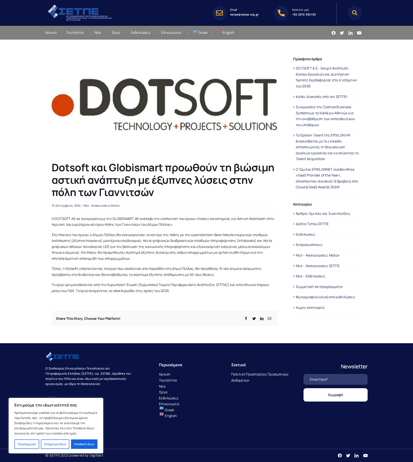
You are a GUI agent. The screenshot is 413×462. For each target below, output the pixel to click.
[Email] (269, 319)
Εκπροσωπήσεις (309, 244)
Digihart (96, 455)
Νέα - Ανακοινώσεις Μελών (102, 205)
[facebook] (333, 33)
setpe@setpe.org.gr (244, 14)
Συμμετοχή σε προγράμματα (319, 286)
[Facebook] (246, 319)
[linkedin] (350, 33)
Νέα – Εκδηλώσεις (310, 276)
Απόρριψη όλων (55, 444)
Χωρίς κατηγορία (310, 307)
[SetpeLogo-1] (79, 5)
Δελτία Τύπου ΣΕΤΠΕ (312, 223)
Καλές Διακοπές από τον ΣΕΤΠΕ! (322, 96)
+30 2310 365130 (304, 14)
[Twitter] (254, 319)
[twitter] (342, 33)
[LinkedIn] (262, 319)
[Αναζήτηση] (354, 13)
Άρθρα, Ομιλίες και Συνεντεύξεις (323, 213)
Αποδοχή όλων (84, 444)
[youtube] (359, 33)
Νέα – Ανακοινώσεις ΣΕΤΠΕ (318, 265)
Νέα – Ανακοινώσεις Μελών (317, 255)
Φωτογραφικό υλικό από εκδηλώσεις (325, 297)
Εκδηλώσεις (305, 234)
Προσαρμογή (27, 444)
